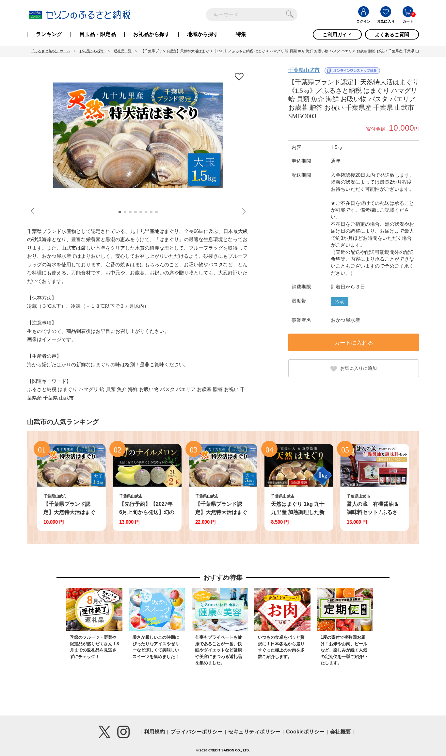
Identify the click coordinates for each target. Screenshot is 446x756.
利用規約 (154, 731)
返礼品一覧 (123, 51)
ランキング (49, 34)
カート (408, 21)
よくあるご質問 (392, 34)
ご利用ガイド (337, 34)
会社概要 (340, 731)
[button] (120, 212)
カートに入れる (353, 343)
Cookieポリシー (305, 731)
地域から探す (202, 34)
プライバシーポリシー (196, 731)
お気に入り (386, 21)
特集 (241, 34)
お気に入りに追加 (358, 368)
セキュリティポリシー (254, 731)
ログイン (363, 21)
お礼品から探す (151, 34)
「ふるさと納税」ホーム (50, 51)
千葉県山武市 (304, 70)
